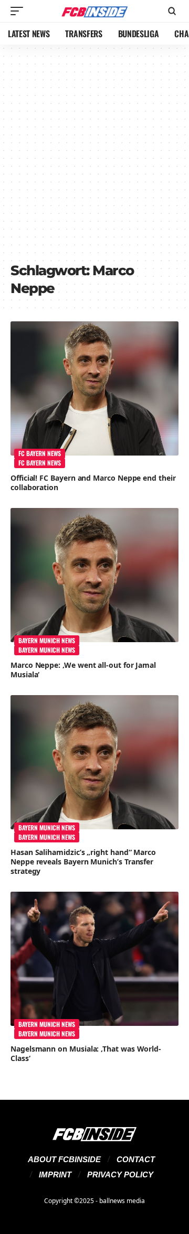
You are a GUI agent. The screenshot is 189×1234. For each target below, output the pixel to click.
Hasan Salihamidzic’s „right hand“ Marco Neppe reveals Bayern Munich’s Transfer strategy (83, 861)
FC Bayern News (39, 453)
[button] (19, 11)
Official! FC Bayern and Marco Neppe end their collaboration (93, 482)
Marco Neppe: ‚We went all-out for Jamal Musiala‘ (83, 669)
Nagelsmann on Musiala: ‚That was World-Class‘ (85, 1053)
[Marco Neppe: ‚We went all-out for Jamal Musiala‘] (94, 575)
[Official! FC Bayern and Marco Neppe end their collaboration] (94, 388)
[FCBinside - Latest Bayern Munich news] (94, 11)
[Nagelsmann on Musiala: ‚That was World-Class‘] (94, 959)
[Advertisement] (94, 157)
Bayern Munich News (46, 640)
